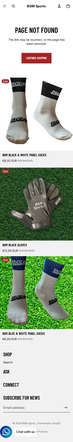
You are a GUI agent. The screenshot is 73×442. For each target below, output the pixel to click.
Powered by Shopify (49, 423)
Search (8, 362)
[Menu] (4, 6)
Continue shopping (36, 58)
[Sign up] (65, 407)
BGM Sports (29, 423)
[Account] (59, 6)
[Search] (13, 6)
